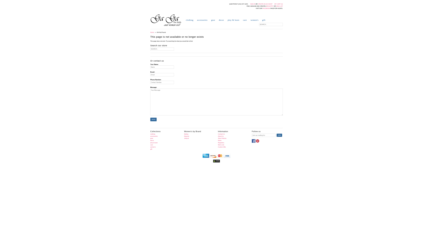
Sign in (252, 4)
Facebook (266, 8)
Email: (152, 72)
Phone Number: (155, 80)
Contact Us (221, 134)
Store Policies (222, 138)
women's (254, 20)
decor (221, 20)
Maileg (186, 134)
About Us (221, 136)
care (245, 20)
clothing (189, 20)
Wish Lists (221, 145)
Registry (270, 6)
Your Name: (154, 64)
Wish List (279, 6)
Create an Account (265, 4)
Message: (153, 87)
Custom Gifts (222, 147)
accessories (202, 20)
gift (263, 20)
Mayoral (186, 136)
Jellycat (186, 138)
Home (152, 32)
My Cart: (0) (278, 4)
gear (213, 20)
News (219, 140)
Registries (221, 143)
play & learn (233, 20)
